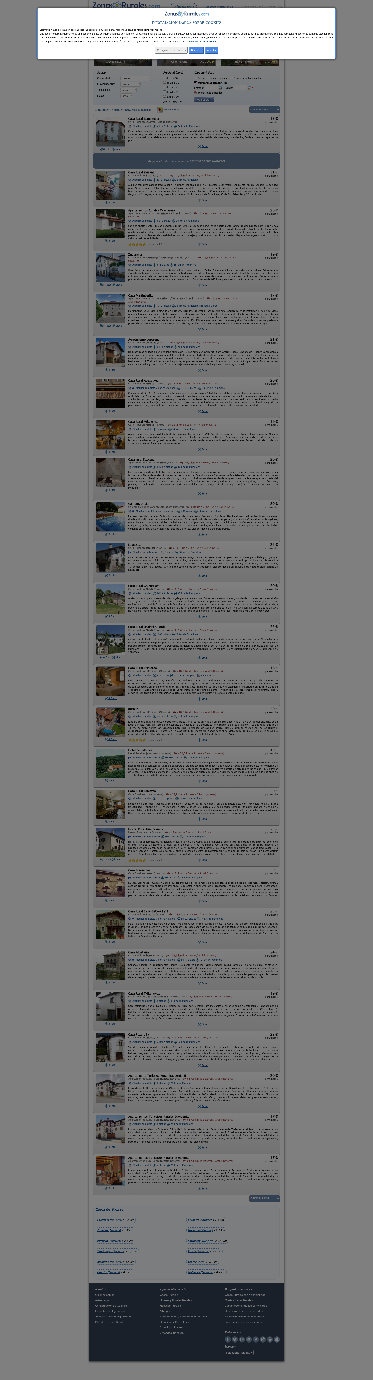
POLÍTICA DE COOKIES (203, 41)
